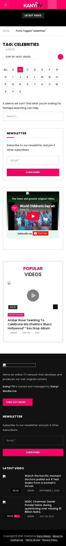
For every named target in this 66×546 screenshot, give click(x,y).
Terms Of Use (32, 539)
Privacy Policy (49, 539)
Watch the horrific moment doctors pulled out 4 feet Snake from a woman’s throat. (43, 481)
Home (6, 30)
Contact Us (16, 539)
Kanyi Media (44, 536)
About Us (58, 536)
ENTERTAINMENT (16, 314)
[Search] (61, 4)
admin (13, 332)
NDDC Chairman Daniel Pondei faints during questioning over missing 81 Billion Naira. (43, 507)
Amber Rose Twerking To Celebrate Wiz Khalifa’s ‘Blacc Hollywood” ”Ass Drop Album (30, 324)
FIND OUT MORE (16, 402)
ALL (6, 69)
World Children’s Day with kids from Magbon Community (33, 21)
